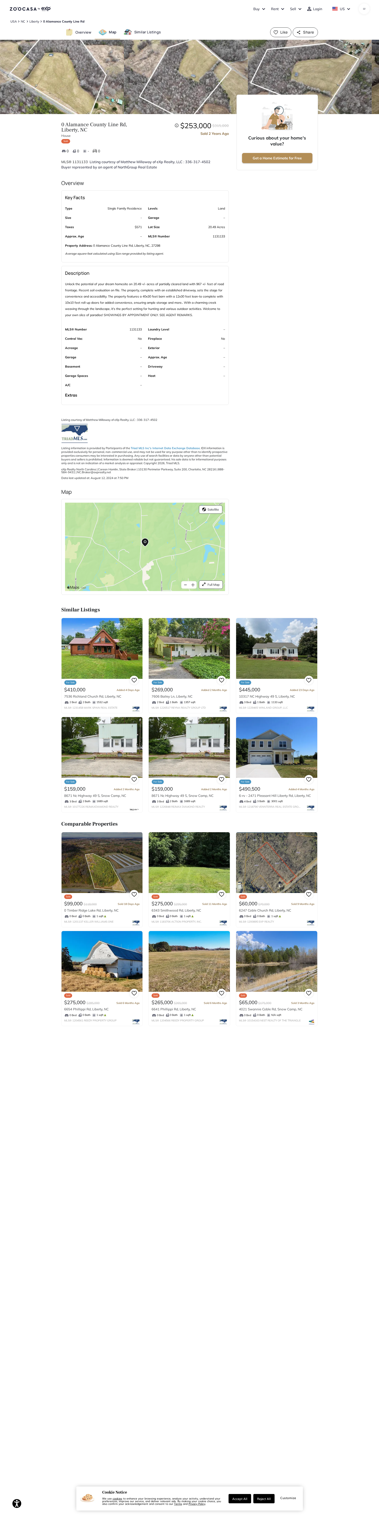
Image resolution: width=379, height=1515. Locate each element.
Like (284, 32)
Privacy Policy (197, 1504)
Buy (256, 9)
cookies (117, 1498)
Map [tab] (112, 32)
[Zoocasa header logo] (30, 9)
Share (308, 32)
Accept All (239, 1498)
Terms (178, 1504)
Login (317, 9)
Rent (275, 9)
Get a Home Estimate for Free (277, 158)
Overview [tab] (83, 32)
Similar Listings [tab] (147, 32)
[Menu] (364, 9)
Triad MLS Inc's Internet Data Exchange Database (165, 448)
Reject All (264, 1498)
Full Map (213, 585)
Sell (293, 9)
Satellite (213, 509)
